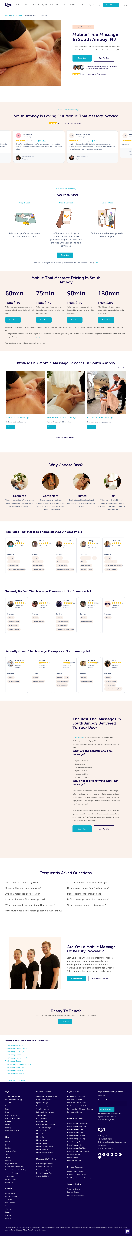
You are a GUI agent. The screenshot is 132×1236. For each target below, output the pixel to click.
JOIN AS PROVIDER (12, 1096)
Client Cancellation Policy (14, 1167)
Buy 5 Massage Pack (43, 1170)
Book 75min (44, 320)
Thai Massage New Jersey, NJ (16, 1058)
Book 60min (13, 320)
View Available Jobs (100, 978)
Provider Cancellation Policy (15, 1170)
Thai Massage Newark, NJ (14, 1067)
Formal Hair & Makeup (75, 1172)
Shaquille (19, 660)
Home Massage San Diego (76, 1148)
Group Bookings (42, 1118)
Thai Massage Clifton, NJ (14, 1070)
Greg (17, 541)
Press (7, 1109)
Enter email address (105, 1100)
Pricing (8, 1148)
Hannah (79, 154)
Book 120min (106, 320)
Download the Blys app (13, 1100)
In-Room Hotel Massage (45, 1112)
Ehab (41, 541)
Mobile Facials (41, 1131)
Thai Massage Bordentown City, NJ (18, 1064)
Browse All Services (65, 437)
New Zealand (10, 1203)
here (96, 263)
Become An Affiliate (12, 1118)
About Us (8, 1103)
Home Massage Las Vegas (76, 1139)
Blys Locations (16, 15)
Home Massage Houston (76, 1136)
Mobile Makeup (41, 1140)
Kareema (67, 541)
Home (7, 15)
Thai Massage (41, 1115)
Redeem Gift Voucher (44, 1167)
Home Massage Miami (75, 1145)
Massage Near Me (73, 1154)
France (7, 1212)
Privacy (8, 1160)
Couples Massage (42, 1109)
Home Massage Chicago (76, 1129)
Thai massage (79, 737)
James (66, 600)
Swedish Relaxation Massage (46, 1096)
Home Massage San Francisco (78, 1151)
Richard (91, 660)
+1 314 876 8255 (105, 1139)
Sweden (8, 1215)
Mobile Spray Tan (42, 1149)
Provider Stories (73, 1192)
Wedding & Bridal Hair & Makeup (79, 1178)
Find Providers (72, 1157)
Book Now (82, 58)
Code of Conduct (11, 1173)
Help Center (9, 1142)
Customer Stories (73, 1189)
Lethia (66, 660)
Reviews (8, 1106)
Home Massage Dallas (75, 1132)
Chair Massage (41, 1121)
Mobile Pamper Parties (44, 1152)
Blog (7, 1112)
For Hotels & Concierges (76, 1096)
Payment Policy (11, 1164)
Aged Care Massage (43, 1128)
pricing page (36, 337)
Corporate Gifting (42, 1176)
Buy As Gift (104, 58)
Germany (8, 1209)
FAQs (7, 1145)
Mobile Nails (40, 1134)
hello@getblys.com (105, 1136)
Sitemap (8, 1128)
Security (8, 1154)
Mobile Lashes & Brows (45, 1146)
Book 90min (75, 320)
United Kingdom (11, 1196)
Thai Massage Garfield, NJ (14, 1073)
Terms (7, 1157)
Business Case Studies (75, 1195)
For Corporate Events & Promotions (80, 1106)
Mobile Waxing (41, 1143)
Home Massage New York (76, 1126)
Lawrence (116, 541)
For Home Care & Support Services (80, 1109)
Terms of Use (15, 1230)
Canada (8, 1206)
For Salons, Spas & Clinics (76, 1103)
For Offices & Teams (74, 1100)
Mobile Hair (40, 1137)
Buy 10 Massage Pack (44, 1173)
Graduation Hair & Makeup (77, 1175)
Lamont (91, 600)
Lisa (114, 660)
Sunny (90, 541)
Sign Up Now (76, 978)
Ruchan (42, 660)
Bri (113, 600)
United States (10, 1193)
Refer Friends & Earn (12, 1115)
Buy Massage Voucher (44, 1164)
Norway (8, 1218)
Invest (7, 1124)
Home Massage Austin (75, 1142)
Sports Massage (42, 1103)
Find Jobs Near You (74, 1160)
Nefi (24, 159)
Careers (8, 1121)
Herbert (18, 600)
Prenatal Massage (42, 1106)
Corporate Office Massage (45, 1124)
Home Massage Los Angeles (77, 1123)
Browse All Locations (17, 1081)
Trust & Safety (10, 1151)
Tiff (41, 600)
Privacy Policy (110, 1120)
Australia (8, 1200)
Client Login (9, 1176)
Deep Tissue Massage (44, 1100)
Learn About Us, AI (12, 1131)
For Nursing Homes (74, 1112)
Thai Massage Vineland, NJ (15, 1052)
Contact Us (9, 1182)
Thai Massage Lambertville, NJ (16, 1048)
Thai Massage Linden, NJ (14, 1055)
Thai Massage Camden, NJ (15, 1061)
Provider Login (10, 1179)
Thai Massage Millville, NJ (14, 1045)
